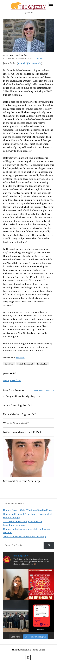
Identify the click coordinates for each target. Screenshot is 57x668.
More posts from (12, 380)
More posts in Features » (44, 390)
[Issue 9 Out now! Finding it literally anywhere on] (41, 616)
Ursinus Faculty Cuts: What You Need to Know (27, 510)
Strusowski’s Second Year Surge (22, 481)
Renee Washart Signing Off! (19, 414)
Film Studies (42, 364)
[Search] (49, 545)
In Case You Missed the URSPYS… (23, 432)
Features (39, 58)
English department (25, 364)
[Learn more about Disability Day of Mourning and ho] (15, 584)
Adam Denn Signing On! (17, 405)
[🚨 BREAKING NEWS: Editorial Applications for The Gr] (41, 584)
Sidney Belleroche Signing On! (21, 396)
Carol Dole (9, 364)
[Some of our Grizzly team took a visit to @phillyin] (15, 616)
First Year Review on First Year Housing (24, 536)
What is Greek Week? (16, 423)
